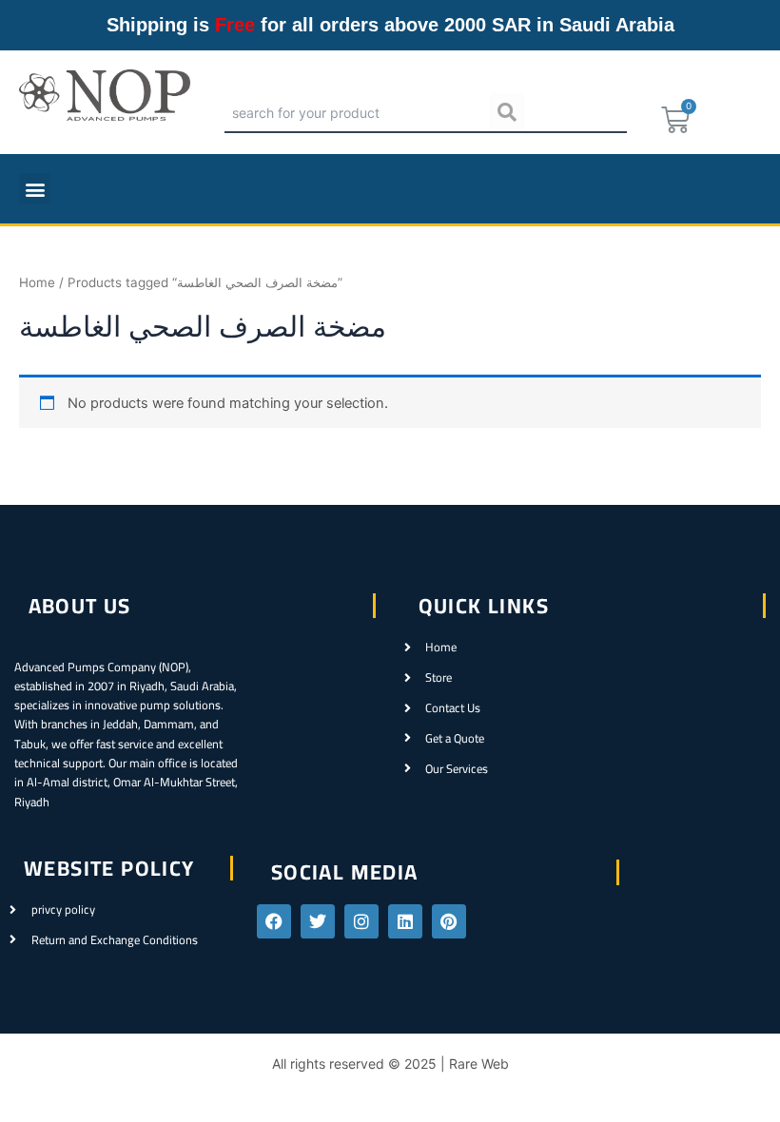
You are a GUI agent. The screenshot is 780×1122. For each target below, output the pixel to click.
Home (37, 282)
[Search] (507, 112)
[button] (34, 188)
